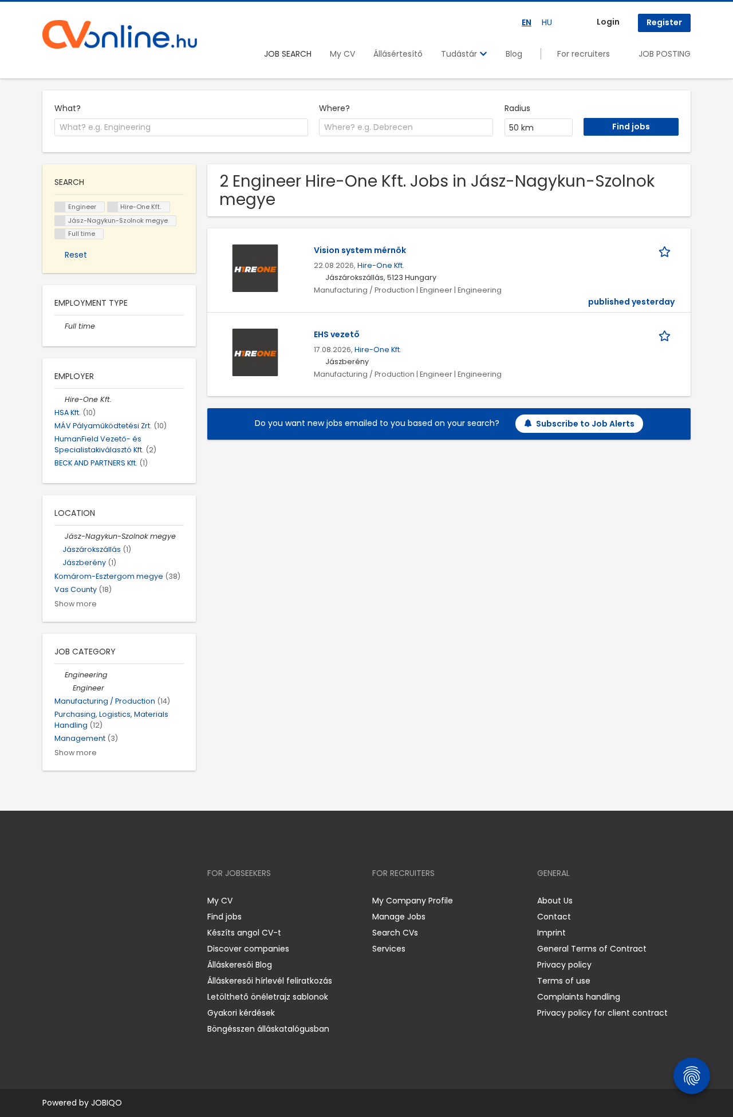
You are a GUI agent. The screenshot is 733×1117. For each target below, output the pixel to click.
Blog (514, 54)
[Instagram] (69, 900)
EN (526, 22)
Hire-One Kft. (380, 265)
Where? (334, 108)
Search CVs (395, 932)
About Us (555, 900)
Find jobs (224, 916)
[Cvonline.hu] (119, 34)
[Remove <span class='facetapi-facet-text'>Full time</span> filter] (60, 234)
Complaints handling (578, 996)
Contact (554, 916)
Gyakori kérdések (241, 1013)
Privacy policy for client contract (602, 1013)
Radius (517, 108)
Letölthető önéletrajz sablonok (267, 996)
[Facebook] (50, 900)
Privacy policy (564, 964)
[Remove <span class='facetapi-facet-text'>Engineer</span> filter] (60, 207)
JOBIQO (106, 1102)
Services (388, 948)
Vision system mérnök (360, 250)
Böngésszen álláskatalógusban (268, 1029)
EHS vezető (337, 334)
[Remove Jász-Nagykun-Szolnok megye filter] (59, 536)
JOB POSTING (665, 54)
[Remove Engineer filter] (67, 688)
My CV (342, 54)
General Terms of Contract (592, 948)
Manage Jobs (398, 916)
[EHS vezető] (255, 352)
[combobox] (181, 128)
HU (547, 22)
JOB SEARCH (288, 54)
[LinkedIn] (88, 900)
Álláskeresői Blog (239, 964)
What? (67, 108)
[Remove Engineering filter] (59, 675)
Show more (75, 604)
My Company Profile (412, 900)
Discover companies (248, 948)
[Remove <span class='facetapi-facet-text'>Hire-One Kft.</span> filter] (113, 207)
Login (608, 21)
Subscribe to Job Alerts (585, 423)
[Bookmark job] (667, 250)
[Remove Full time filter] (59, 326)
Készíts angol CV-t (244, 932)
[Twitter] (105, 900)
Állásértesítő (398, 54)
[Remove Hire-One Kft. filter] (59, 399)
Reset (76, 254)
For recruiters (583, 54)
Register (664, 22)
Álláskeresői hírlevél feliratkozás (269, 980)
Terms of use (563, 980)
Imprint (551, 932)
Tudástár (460, 54)
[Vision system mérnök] (255, 268)
